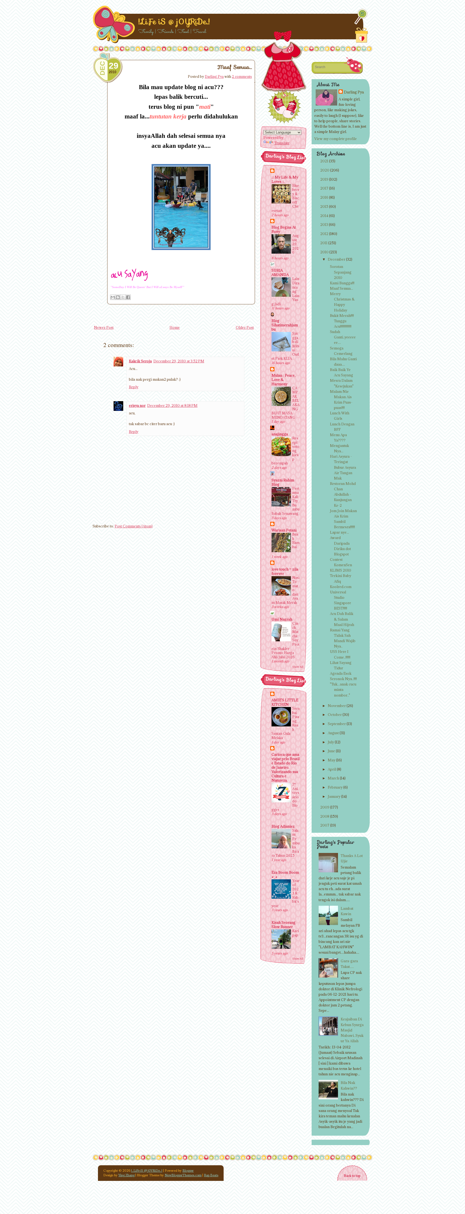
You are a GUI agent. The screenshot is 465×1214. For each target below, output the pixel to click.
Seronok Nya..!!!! (343, 678)
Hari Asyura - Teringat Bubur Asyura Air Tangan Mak (343, 467)
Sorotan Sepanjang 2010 (340, 272)
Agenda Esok (340, 673)
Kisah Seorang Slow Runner (283, 924)
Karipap (295, 933)
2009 (324, 807)
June (331, 750)
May (331, 760)
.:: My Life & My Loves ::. (285, 179)
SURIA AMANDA (280, 272)
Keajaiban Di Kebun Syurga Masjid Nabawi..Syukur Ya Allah (352, 1030)
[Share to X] (123, 297)
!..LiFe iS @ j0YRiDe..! (174, 21)
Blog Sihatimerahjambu (285, 325)
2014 (324, 215)
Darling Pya (214, 76)
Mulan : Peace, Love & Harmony (283, 379)
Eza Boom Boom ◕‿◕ (285, 874)
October (335, 714)
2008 (324, 816)
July (331, 742)
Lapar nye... (339, 532)
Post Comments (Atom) (134, 526)
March (333, 778)
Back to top (352, 1176)
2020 (324, 170)
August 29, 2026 (295, 243)
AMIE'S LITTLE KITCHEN (285, 702)
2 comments (242, 76)
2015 (324, 206)
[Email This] (112, 297)
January (334, 796)
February (335, 787)
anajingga (280, 434)
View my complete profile (335, 138)
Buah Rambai (296, 540)
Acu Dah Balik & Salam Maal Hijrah (342, 619)
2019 (324, 179)
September (337, 723)
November (337, 705)
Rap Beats (211, 1175)
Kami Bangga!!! (342, 283)
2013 (324, 224)
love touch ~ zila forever (285, 571)
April (332, 769)
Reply (133, 386)
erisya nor (137, 405)
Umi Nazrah (282, 619)
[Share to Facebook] (128, 297)
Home (175, 327)
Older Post (245, 327)
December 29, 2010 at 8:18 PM (172, 405)
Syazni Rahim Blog (283, 482)
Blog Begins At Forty (284, 229)
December (336, 259)
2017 (324, 188)
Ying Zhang (126, 1175)
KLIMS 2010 (340, 570)
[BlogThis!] (118, 297)
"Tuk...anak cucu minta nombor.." (343, 689)
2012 (324, 233)
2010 (324, 252)
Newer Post (104, 327)
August (333, 732)
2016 (324, 197)
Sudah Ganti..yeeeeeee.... (343, 337)
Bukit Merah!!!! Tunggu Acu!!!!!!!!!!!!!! (342, 321)
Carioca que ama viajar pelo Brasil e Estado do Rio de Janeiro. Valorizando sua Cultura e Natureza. (286, 767)
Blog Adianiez (283, 826)
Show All (297, 667)
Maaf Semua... (234, 67)
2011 (323, 242)
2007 (324, 825)
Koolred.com (340, 586)
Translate (282, 143)
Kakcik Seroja (140, 361)
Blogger (188, 1170)
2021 (324, 161)
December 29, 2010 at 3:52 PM (178, 361)
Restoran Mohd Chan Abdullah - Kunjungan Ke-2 (343, 494)
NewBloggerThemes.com (183, 1175)
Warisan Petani (284, 530)
